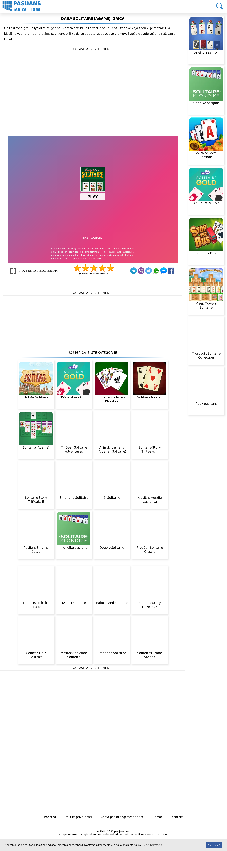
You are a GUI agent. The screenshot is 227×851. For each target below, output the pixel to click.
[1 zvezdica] (77, 268)
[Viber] (141, 270)
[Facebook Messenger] (163, 270)
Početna (50, 817)
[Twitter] (148, 270)
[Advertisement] (92, 76)
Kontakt (177, 817)
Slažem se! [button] (214, 845)
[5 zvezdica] (110, 268)
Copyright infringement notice (122, 817)
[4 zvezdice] (102, 268)
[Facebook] (171, 270)
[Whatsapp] (156, 270)
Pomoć (158, 817)
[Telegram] (133, 270)
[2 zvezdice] (85, 268)
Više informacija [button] (153, 845)
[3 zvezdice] (94, 268)
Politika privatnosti (78, 817)
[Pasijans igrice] (23, 6)
